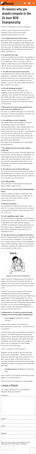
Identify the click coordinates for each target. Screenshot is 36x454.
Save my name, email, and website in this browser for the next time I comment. (15, 443)
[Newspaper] (25, 3)
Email (3, 426)
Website (3, 433)
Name (3, 418)
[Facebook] (29, 3)
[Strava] (33, 3)
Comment (5, 395)
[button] (18, 3)
